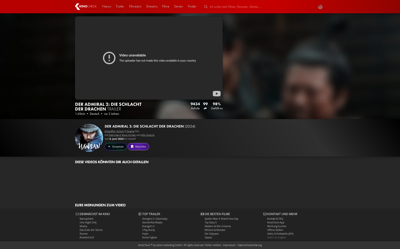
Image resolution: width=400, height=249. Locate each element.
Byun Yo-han (129, 135)
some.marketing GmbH (169, 245)
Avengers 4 (148, 226)
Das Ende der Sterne (91, 229)
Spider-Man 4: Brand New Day (221, 218)
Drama (130, 131)
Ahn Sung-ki (147, 135)
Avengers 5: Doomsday (154, 218)
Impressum (229, 245)
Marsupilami (86, 218)
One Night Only (88, 222)
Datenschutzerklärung (250, 245)
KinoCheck (144, 245)
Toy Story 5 (211, 222)
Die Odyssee (212, 233)
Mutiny (83, 226)
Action (120, 131)
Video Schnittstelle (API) (280, 233)
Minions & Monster (215, 229)
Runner (84, 233)
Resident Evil (87, 237)
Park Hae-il (115, 135)
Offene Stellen (275, 229)
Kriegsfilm (110, 131)
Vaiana (208, 237)
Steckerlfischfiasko (152, 222)
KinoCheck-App (275, 222)
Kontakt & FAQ (275, 218)
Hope (145, 233)
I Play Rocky (148, 229)
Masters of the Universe (218, 226)
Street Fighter (149, 237)
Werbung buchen (276, 226)
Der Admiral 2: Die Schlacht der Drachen (150, 126)
